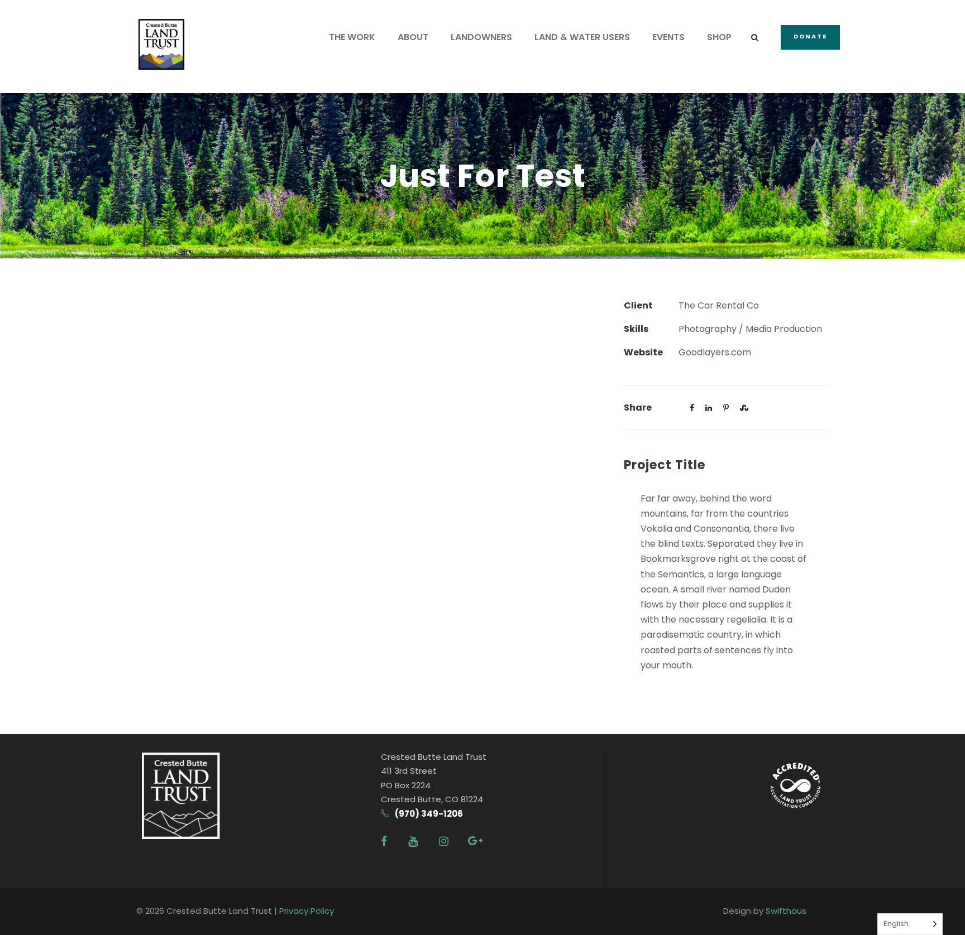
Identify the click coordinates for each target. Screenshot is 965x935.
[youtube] (413, 841)
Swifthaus (786, 911)
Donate (810, 36)
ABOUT (413, 37)
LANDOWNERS (481, 37)
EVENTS (668, 37)
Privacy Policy (306, 911)
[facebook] (384, 841)
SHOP (719, 37)
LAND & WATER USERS (582, 37)
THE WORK (352, 37)
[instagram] (443, 841)
